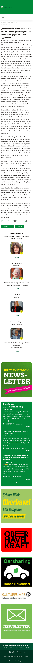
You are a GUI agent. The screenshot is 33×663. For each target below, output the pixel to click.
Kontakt (13, 656)
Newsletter (7, 656)
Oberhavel (11, 221)
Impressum (26, 656)
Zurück (20, 226)
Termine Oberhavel (8, 404)
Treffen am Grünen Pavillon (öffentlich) (16, 431)
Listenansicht (8, 226)
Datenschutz (12, 661)
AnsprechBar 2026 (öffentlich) (13, 407)
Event (3, 221)
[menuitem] (7, 656)
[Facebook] (10, 652)
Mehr (27, 426)
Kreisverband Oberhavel (9, 22)
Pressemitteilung (21, 221)
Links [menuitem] (21, 652)
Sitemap (19, 656)
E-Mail (16, 257)
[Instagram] (13, 652)
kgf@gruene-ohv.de (21, 648)
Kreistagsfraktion (7, 24)
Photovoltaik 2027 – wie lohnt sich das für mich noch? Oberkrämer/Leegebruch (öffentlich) (16, 457)
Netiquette (21, 661)
